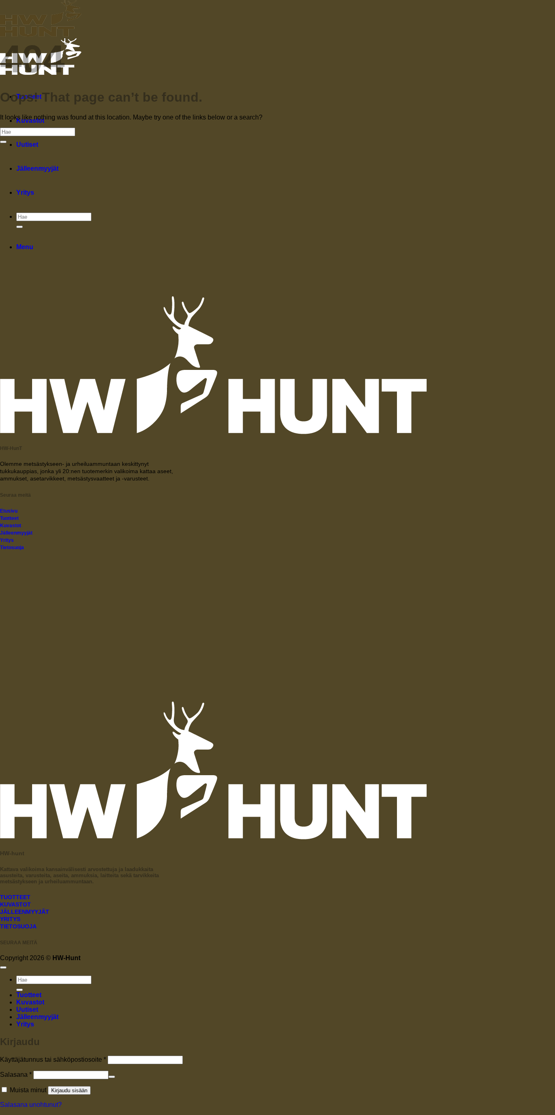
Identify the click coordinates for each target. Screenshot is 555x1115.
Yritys (25, 192)
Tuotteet (9, 518)
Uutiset (27, 144)
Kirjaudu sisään (69, 1090)
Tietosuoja (12, 547)
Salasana (16, 1074)
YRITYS (10, 919)
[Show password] (111, 1077)
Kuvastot (10, 525)
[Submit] (19, 227)
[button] (24, 246)
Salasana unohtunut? (31, 1104)
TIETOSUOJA (18, 927)
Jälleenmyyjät (37, 168)
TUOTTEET (15, 897)
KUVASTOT (15, 905)
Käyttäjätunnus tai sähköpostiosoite (53, 1059)
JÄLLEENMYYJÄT (24, 912)
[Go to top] (3, 967)
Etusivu (8, 511)
